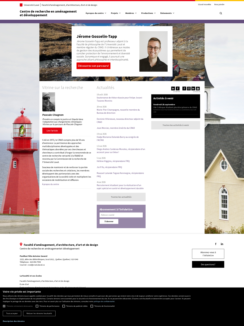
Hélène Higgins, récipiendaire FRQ (113, 161)
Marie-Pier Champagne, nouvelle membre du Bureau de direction (118, 111)
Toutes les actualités (121, 197)
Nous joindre (219, 4)
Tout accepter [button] (12, 313)
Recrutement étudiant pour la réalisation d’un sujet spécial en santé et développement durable (120, 187)
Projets (114, 13)
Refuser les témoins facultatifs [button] (39, 313)
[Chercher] (220, 13)
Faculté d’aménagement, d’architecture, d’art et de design (69, 5)
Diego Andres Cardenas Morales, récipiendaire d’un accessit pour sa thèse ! (121, 151)
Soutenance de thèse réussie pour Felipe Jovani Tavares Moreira (119, 99)
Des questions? (208, 264)
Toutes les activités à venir (176, 125)
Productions (147, 13)
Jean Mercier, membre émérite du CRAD (116, 127)
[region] (66, 113)
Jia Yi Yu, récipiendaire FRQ (109, 167)
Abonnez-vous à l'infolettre (208, 254)
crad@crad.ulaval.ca (36, 265)
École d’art (24, 284)
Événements (166, 13)
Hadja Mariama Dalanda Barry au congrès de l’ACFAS (118, 138)
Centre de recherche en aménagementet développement (48, 13)
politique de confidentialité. (104, 301)
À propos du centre (95, 13)
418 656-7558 (35, 262)
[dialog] (122, 307)
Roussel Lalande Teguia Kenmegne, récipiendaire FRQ (120, 175)
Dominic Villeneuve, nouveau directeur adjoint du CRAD (120, 120)
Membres (129, 13)
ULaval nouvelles (204, 4)
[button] (44, 52)
